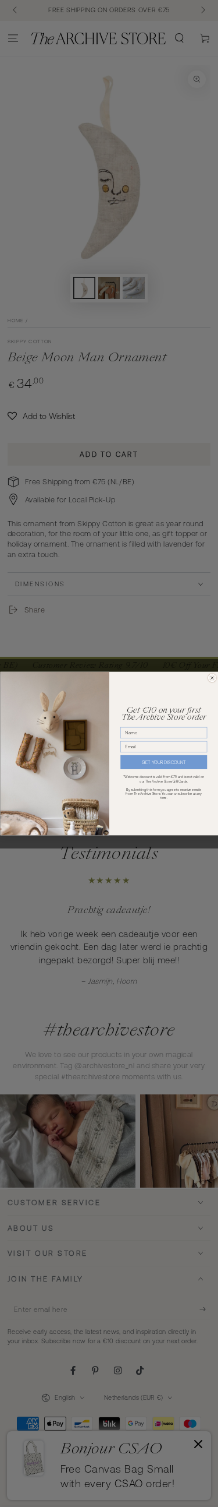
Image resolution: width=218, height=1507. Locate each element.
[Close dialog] (212, 677)
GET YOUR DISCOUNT (163, 762)
